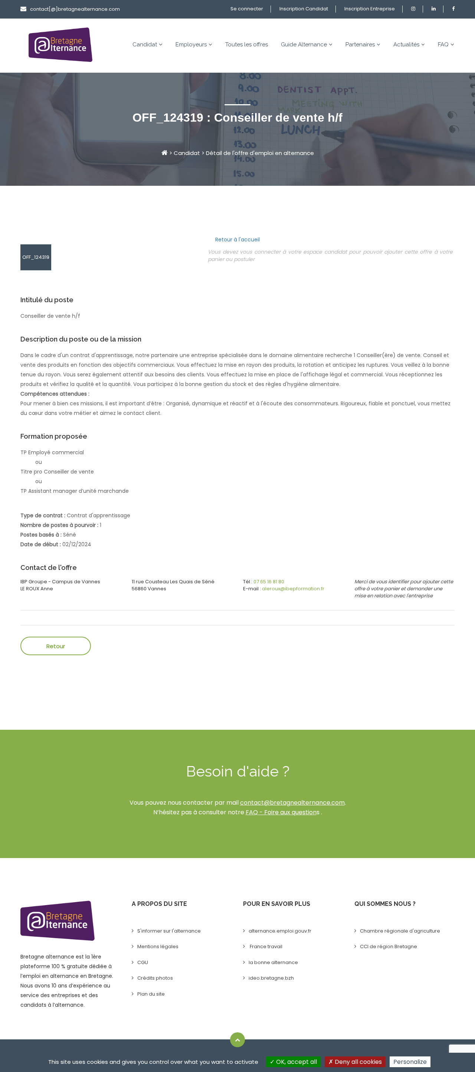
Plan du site (151, 993)
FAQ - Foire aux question (281, 812)
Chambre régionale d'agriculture (400, 930)
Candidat (144, 44)
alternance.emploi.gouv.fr (280, 930)
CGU (142, 962)
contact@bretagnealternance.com (292, 802)
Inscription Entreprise (369, 8)
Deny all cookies (357, 1062)
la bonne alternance (273, 962)
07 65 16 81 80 (268, 581)
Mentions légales (157, 946)
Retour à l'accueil (237, 239)
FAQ (443, 44)
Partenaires (360, 44)
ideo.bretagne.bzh (271, 978)
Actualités (406, 44)
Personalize (410, 1062)
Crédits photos (155, 978)
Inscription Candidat (303, 8)
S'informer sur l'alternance (169, 930)
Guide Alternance (304, 44)
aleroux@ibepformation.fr (293, 588)
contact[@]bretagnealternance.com (75, 9)
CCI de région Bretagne (388, 946)
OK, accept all (296, 1062)
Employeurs (191, 44)
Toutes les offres (246, 44)
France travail (265, 946)
